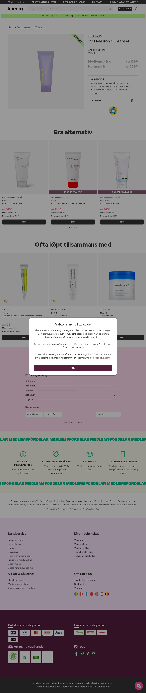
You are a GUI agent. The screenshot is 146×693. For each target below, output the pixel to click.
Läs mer (107, 357)
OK (73, 368)
